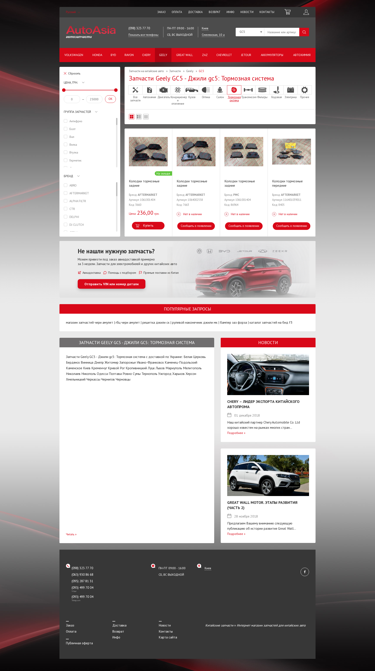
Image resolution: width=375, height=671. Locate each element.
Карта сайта (168, 637)
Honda (97, 55)
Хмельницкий (76, 379)
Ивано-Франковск (150, 362)
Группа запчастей (77, 112)
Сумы (137, 373)
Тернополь (149, 373)
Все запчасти (135, 98)
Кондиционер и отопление (178, 100)
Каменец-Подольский (181, 362)
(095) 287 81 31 (82, 581)
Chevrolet (224, 55)
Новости (246, 12)
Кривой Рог (116, 368)
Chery (146, 55)
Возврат (214, 12)
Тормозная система (234, 98)
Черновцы (123, 379)
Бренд (68, 176)
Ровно (127, 373)
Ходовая (276, 97)
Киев (86, 368)
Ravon (129, 55)
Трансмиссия (248, 97)
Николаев (73, 373)
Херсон (191, 373)
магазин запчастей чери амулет (89, 322)
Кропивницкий (136, 368)
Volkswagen (73, 55)
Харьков (178, 373)
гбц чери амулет (128, 322)
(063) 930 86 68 (82, 574)
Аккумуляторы (272, 55)
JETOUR (246, 55)
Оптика (206, 97)
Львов (160, 368)
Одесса (102, 373)
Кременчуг (99, 368)
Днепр (99, 362)
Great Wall (184, 55)
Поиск (304, 32)
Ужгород (164, 373)
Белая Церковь (195, 356)
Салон (220, 97)
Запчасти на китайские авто (146, 71)
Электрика (291, 97)
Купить (148, 225)
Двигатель (164, 97)
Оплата (177, 12)
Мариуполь (174, 368)
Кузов (192, 97)
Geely (163, 55)
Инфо (230, 12)
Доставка (195, 12)
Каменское (74, 368)
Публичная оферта (79, 643)
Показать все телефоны (143, 35)
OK (110, 99)
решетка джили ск (155, 322)
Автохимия (302, 55)
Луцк (151, 368)
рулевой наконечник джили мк (194, 322)
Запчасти (175, 71)
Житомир (111, 362)
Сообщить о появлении (196, 226)
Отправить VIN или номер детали (111, 284)
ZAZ (205, 55)
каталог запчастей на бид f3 (271, 322)
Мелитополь (192, 368)
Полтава (115, 373)
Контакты (267, 12)
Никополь (88, 373)
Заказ (161, 12)
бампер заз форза (233, 322)
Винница (87, 362)
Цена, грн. (71, 82)
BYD (113, 55)
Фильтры (262, 97)
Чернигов (108, 379)
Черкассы (93, 379)
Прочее (304, 97)
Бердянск (73, 362)
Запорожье (127, 362)
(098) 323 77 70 (139, 28)
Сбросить (74, 73)
